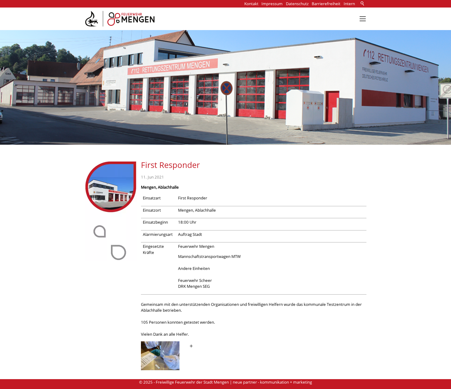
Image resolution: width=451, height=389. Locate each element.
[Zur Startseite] (120, 18)
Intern (349, 3)
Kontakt (251, 3)
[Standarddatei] (168, 355)
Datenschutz (297, 3)
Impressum (272, 3)
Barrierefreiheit (326, 3)
